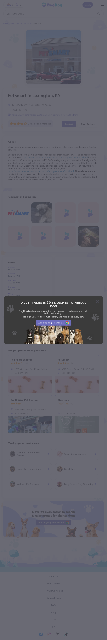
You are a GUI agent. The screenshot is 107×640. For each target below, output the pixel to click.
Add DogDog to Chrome (51, 323)
